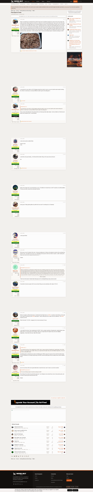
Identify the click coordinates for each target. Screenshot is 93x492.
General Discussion (72, 27)
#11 (64, 281)
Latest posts (70, 16)
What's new (27, 1)
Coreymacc (16, 453)
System (69, 486)
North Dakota (17, 199)
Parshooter (16, 445)
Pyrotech (16, 442)
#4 (64, 138)
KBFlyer (15, 435)
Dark (77, 486)
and (26, 121)
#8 (64, 233)
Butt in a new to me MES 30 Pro (20, 430)
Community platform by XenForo (45, 486)
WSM (49, 314)
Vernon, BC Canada (15, 262)
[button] (30, 1)
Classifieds (53, 482)
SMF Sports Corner (72, 22)
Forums (33, 1)
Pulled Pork (16, 441)
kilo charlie (61, 449)
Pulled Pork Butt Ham (18, 426)
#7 (64, 202)
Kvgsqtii (15, 431)
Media (43, 1)
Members (48, 1)
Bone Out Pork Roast (18, 434)
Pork (27, 428)
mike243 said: (23, 106)
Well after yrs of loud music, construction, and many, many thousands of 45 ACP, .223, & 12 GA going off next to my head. (75, 43)
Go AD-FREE (69, 480)
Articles (37, 1)
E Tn (18, 101)
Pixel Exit (60, 486)
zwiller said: (23, 347)
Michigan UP (17, 216)
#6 (64, 185)
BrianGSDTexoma (15, 14)
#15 (64, 365)
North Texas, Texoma (15, 35)
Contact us (37, 480)
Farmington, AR (16, 168)
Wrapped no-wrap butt (18, 444)
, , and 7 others (29, 50)
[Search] (81, 1)
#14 (64, 344)
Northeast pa (17, 247)
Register (67, 478)
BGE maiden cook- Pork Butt (20, 437)
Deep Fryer (71, 35)
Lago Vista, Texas (16, 380)
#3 (64, 103)
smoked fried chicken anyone (75, 29)
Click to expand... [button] (43, 276)
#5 (64, 154)
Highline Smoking (17, 449)
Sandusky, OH (16, 342)
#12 (64, 312)
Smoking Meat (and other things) (57, 480)
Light (73, 486)
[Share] (63, 19)
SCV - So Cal (17, 295)
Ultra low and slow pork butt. (19, 451)
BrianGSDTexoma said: (25, 267)
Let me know (66, 7)
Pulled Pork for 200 (18, 448)
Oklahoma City (16, 325)
